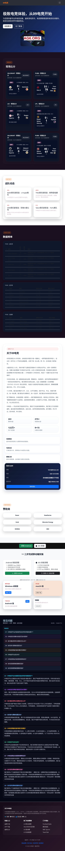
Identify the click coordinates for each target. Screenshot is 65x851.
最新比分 (7, 829)
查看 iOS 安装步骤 (48, 573)
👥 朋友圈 (18, 817)
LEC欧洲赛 (27, 829)
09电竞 (5, 3)
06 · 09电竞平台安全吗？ (12, 655)
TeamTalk (46, 832)
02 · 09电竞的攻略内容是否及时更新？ (16, 636)
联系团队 (32, 486)
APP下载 (7, 827)
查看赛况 (7, 26)
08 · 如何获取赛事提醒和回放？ (14, 664)
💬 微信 (12, 817)
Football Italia (47, 824)
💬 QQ (24, 817)
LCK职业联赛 (27, 824)
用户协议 (29, 843)
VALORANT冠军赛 (29, 827)
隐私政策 (23, 843)
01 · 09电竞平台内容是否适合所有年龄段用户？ (19, 632)
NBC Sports (46, 829)
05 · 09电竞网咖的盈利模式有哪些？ (16, 650)
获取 (27, 601)
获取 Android (26, 546)
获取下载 (8, 592)
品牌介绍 (7, 824)
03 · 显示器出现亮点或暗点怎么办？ (16, 641)
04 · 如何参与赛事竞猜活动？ (14, 645)
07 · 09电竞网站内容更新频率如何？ (16, 659)
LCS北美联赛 (27, 832)
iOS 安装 (41, 546)
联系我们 (41, 843)
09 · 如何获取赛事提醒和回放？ (14, 668)
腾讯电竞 (45, 827)
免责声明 (35, 843)
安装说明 (38, 606)
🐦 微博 (7, 817)
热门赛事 (18, 26)
